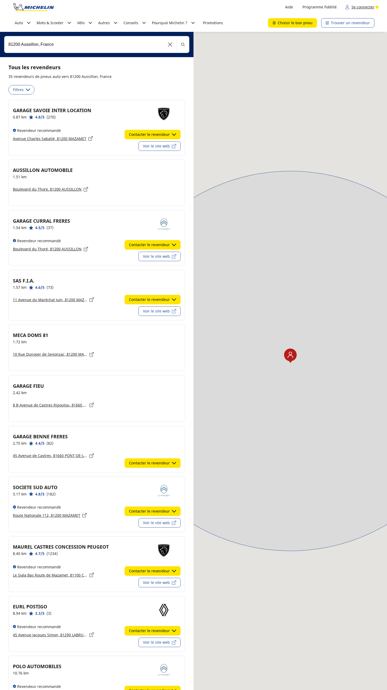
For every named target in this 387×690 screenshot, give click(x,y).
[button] (170, 44)
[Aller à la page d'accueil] (34, 7)
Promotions (213, 22)
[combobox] (96, 44)
